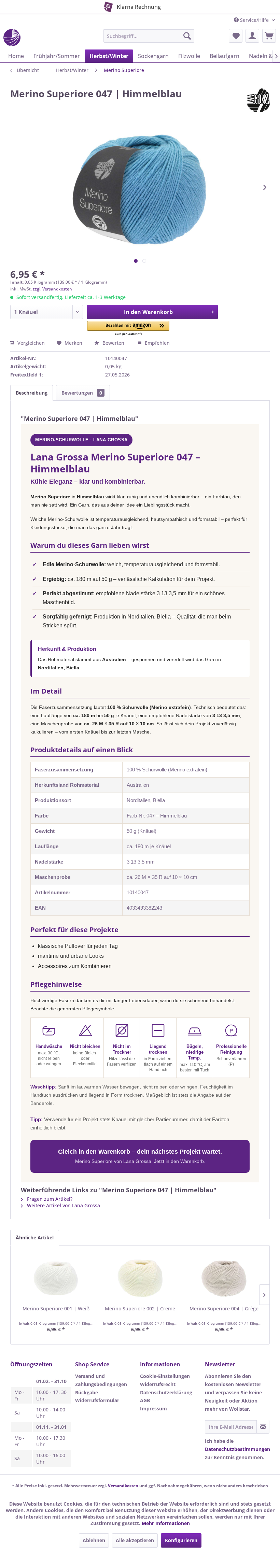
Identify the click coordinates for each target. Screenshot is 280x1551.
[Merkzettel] (235, 36)
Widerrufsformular (97, 1400)
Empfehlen (156, 343)
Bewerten (113, 343)
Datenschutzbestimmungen (237, 1449)
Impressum (153, 1408)
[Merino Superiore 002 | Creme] (140, 1278)
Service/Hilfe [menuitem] (254, 20)
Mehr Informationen (166, 1523)
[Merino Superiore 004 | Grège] (224, 1278)
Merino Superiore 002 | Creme (140, 1308)
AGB (145, 1400)
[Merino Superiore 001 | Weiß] (56, 1278)
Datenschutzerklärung (166, 1392)
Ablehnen (94, 1540)
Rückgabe (86, 1392)
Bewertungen (81, 392)
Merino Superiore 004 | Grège (224, 1308)
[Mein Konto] (252, 36)
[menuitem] (149, 36)
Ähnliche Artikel (35, 1237)
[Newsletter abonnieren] (262, 1427)
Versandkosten (123, 1486)
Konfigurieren (181, 1540)
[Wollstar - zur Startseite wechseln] (11, 37)
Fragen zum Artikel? (49, 1199)
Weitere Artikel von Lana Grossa (63, 1205)
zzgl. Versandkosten (52, 289)
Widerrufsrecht (158, 1384)
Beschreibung (31, 392)
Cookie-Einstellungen (165, 1376)
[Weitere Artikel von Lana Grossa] (258, 100)
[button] (128, 328)
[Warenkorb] (269, 36)
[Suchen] (187, 36)
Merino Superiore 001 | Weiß (56, 1308)
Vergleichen (30, 343)
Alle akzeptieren (135, 1540)
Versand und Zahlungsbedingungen (101, 1380)
